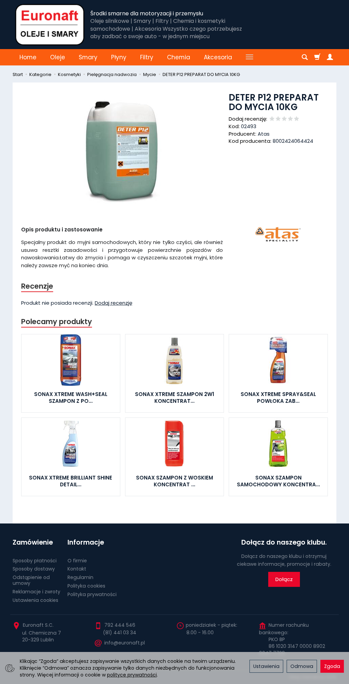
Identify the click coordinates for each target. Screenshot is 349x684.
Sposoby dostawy (34, 568)
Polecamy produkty (56, 321)
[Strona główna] (50, 24)
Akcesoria (218, 57)
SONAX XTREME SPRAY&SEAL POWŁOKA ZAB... (278, 398)
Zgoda (332, 666)
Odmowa (301, 666)
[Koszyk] (317, 57)
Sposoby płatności (35, 560)
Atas (264, 133)
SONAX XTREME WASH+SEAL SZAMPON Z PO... (70, 398)
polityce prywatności (132, 674)
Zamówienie (33, 542)
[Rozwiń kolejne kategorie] (249, 57)
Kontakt (76, 568)
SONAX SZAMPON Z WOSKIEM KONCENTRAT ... (174, 481)
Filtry (146, 57)
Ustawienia (266, 666)
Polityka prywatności (92, 594)
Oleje (57, 57)
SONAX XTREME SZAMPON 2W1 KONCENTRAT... (174, 398)
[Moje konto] (329, 57)
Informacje (85, 542)
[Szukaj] (304, 57)
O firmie (77, 560)
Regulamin (80, 577)
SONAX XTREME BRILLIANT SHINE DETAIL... (70, 481)
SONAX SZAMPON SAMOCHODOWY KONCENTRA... (278, 481)
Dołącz (284, 579)
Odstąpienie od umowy (31, 580)
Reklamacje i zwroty (36, 591)
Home (27, 57)
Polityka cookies (86, 585)
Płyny (118, 57)
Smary (88, 57)
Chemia (178, 57)
